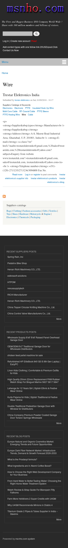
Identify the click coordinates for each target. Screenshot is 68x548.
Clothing (17, 210)
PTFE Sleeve (43, 111)
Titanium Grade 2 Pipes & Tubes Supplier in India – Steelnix (32, 512)
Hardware (23, 213)
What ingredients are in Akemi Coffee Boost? (29, 465)
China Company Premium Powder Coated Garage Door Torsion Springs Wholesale (32, 416)
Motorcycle (35, 213)
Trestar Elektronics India (21, 94)
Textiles (53, 210)
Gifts (45, 210)
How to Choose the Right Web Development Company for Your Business (34, 473)
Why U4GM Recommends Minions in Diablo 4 (30, 505)
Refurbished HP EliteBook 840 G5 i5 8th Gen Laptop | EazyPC (33, 362)
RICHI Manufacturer (17, 294)
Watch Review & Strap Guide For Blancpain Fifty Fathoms (31, 491)
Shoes (15, 213)
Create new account (21, 40)
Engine (47, 213)
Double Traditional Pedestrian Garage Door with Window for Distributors (31, 407)
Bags (9, 210)
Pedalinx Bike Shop (17, 263)
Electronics (12, 217)
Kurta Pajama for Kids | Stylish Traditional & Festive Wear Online (32, 398)
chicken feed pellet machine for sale (25, 355)
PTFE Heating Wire (11, 114)
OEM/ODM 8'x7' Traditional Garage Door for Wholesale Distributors (28, 347)
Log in (6, 40)
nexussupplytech (15, 288)
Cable (30, 114)
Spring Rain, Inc (15, 256)
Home (5, 73)
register (36, 174)
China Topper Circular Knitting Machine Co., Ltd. (31, 307)
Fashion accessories (32, 210)
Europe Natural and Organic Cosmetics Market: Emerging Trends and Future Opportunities (30, 443)
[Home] (34, 9)
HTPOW (11, 282)
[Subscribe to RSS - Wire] (4, 195)
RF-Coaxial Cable (27, 111)
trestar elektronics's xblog (56, 180)
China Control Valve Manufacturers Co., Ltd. (29, 313)
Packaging (35, 217)
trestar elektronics (22, 99)
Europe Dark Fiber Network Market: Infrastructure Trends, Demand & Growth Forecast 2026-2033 (32, 451)
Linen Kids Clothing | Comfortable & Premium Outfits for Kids (33, 371)
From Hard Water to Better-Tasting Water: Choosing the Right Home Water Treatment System (34, 482)
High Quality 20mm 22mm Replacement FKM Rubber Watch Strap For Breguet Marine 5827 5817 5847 (33, 380)
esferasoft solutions (16, 275)
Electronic (19, 107)
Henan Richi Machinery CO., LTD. (24, 269)
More (58, 318)
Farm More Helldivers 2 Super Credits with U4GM (31, 498)
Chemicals (24, 217)
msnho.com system (25, 538)
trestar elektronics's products (44, 178)
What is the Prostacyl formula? (22, 459)
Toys (9, 213)
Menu (5, 62)
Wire (24, 114)
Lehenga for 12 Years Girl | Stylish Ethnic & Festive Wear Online (32, 389)
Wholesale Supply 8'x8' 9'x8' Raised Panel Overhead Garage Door (33, 338)
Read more (17, 174)
